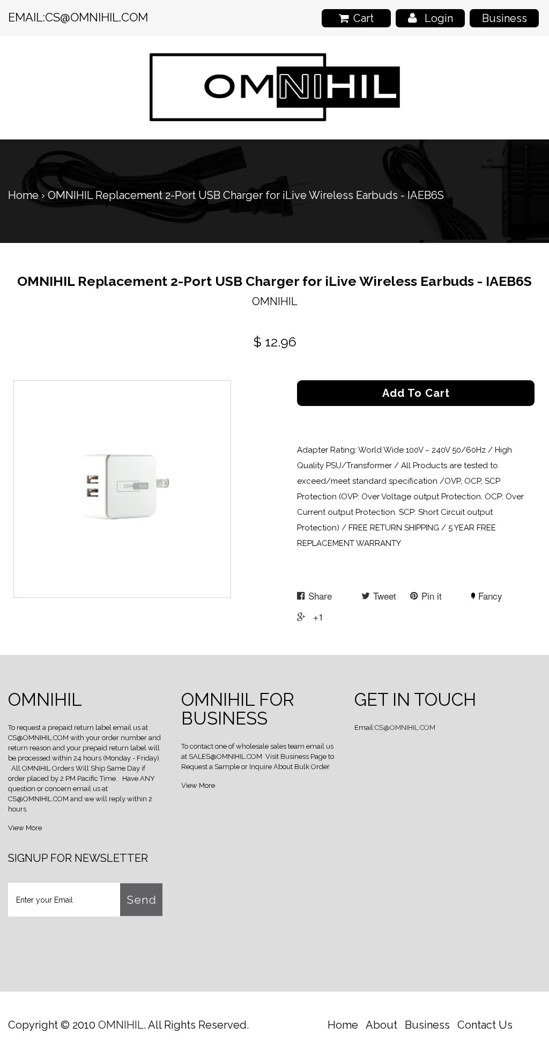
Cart (363, 18)
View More (25, 828)
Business (504, 18)
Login (439, 18)
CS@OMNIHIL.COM (96, 17)
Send (142, 899)
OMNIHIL (121, 1024)
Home (23, 195)
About (381, 1024)
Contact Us (485, 1024)
